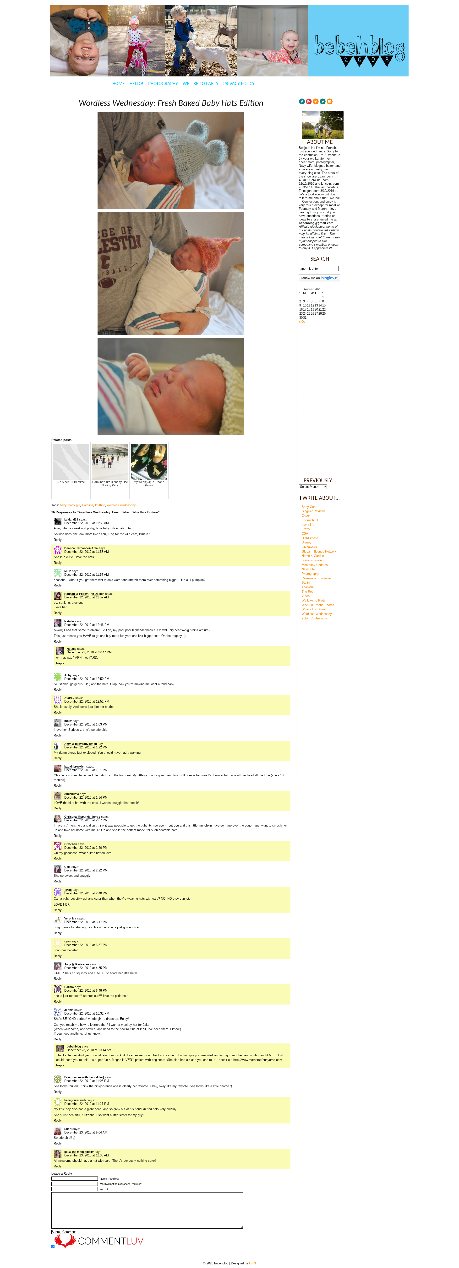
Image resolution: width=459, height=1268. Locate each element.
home (118, 83)
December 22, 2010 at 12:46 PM (86, 625)
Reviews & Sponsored (317, 578)
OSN (252, 1263)
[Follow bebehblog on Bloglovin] (319, 280)
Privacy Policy (239, 83)
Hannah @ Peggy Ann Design (84, 594)
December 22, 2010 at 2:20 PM (86, 847)
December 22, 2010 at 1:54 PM (86, 797)
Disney (306, 542)
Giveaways (309, 547)
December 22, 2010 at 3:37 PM (86, 945)
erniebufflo (71, 794)
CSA (305, 533)
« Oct (302, 321)
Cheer (306, 515)
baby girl (74, 505)
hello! (136, 83)
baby (63, 505)
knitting (100, 505)
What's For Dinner (314, 609)
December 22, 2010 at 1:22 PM (86, 747)
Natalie (69, 621)
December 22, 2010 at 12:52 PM (86, 701)
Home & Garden (313, 556)
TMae (68, 890)
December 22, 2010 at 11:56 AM (86, 551)
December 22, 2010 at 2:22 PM (86, 870)
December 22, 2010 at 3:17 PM (86, 922)
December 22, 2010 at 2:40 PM (86, 893)
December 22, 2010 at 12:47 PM (89, 652)
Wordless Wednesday (317, 614)
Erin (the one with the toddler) (84, 1077)
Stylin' (306, 582)
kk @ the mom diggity (79, 1152)
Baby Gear (309, 507)
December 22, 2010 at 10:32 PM (86, 1013)
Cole (67, 867)
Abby (67, 675)
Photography (163, 83)
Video (306, 596)
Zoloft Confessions (315, 618)
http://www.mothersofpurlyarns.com (257, 1060)
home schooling (312, 560)
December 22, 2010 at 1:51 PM (86, 770)
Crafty (306, 529)
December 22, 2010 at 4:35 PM (86, 968)
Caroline (87, 505)
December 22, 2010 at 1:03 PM (86, 724)
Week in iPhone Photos (318, 605)
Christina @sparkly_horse (82, 816)
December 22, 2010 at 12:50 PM (86, 679)
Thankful (308, 587)
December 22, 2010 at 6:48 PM (86, 990)
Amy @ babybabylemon (80, 744)
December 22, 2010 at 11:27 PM (86, 1104)
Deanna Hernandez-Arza (81, 548)
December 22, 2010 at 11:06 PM (86, 1081)
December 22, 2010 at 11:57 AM (86, 574)
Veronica (70, 918)
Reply (58, 540)
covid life (308, 525)
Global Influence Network (319, 551)
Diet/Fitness (310, 538)
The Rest (308, 591)
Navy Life (308, 569)
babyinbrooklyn (74, 766)
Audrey (69, 698)
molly (68, 721)
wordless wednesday (121, 505)
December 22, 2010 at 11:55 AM (86, 523)
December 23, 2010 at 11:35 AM (86, 1155)
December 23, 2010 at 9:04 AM (85, 1132)
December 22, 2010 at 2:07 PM (86, 820)
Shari (67, 1129)
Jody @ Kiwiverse (76, 964)
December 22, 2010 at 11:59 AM (86, 597)
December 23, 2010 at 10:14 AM (89, 1050)
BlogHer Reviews (313, 511)
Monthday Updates (315, 565)
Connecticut (310, 520)
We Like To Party (201, 83)
